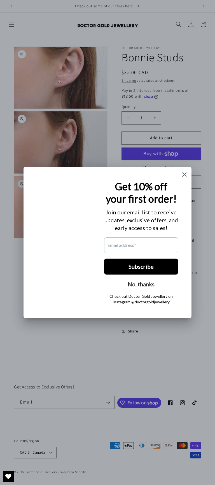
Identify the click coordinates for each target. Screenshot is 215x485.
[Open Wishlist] (8, 476)
